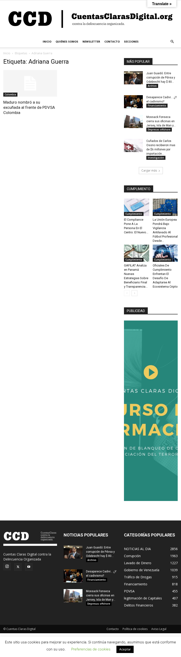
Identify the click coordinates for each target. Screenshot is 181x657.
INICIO (47, 41)
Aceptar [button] (125, 649)
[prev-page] (127, 293)
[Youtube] (29, 567)
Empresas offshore (159, 129)
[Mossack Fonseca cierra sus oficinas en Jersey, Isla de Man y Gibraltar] (133, 121)
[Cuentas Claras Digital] (90, 18)
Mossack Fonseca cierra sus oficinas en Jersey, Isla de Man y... (161, 121)
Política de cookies (135, 629)
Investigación (156, 157)
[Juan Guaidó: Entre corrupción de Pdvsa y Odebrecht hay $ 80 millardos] (133, 77)
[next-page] (134, 293)
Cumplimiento (133, 213)
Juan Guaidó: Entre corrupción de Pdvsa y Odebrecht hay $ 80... (160, 77)
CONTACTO (112, 41)
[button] (172, 41)
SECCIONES (131, 41)
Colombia (10, 94)
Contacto (113, 629)
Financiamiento (157, 105)
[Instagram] (7, 566)
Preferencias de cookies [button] (91, 649)
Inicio (6, 53)
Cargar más (149, 170)
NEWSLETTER (91, 41)
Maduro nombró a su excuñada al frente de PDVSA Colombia (29, 107)
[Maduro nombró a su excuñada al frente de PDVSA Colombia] (30, 83)
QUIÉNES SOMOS (67, 41)
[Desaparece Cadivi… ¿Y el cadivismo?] (133, 101)
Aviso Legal (158, 629)
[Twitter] (18, 567)
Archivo (152, 85)
